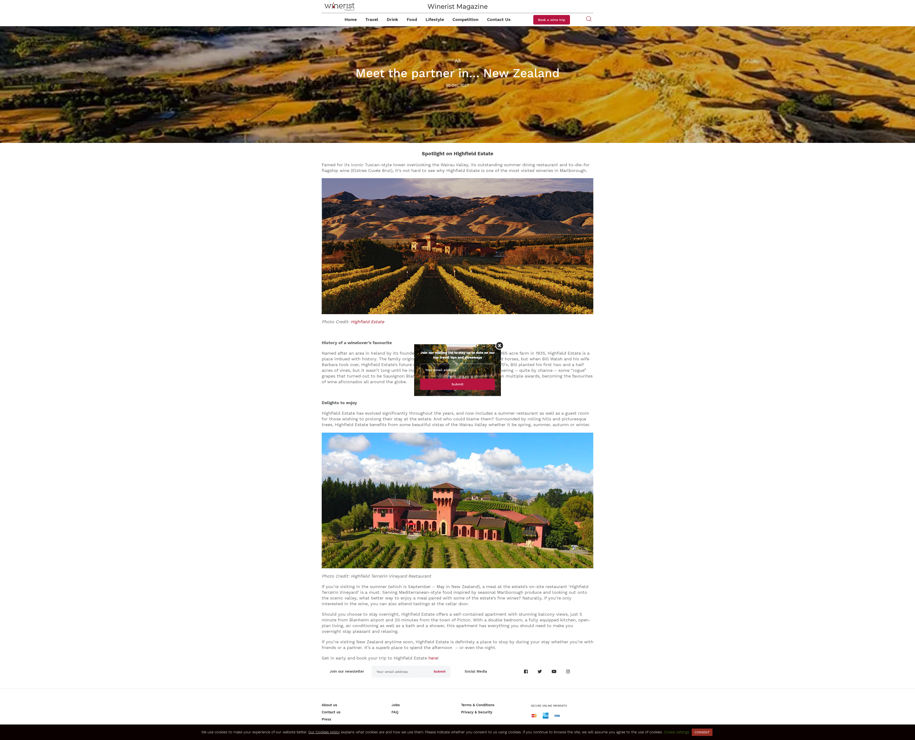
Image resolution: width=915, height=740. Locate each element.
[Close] (499, 345)
